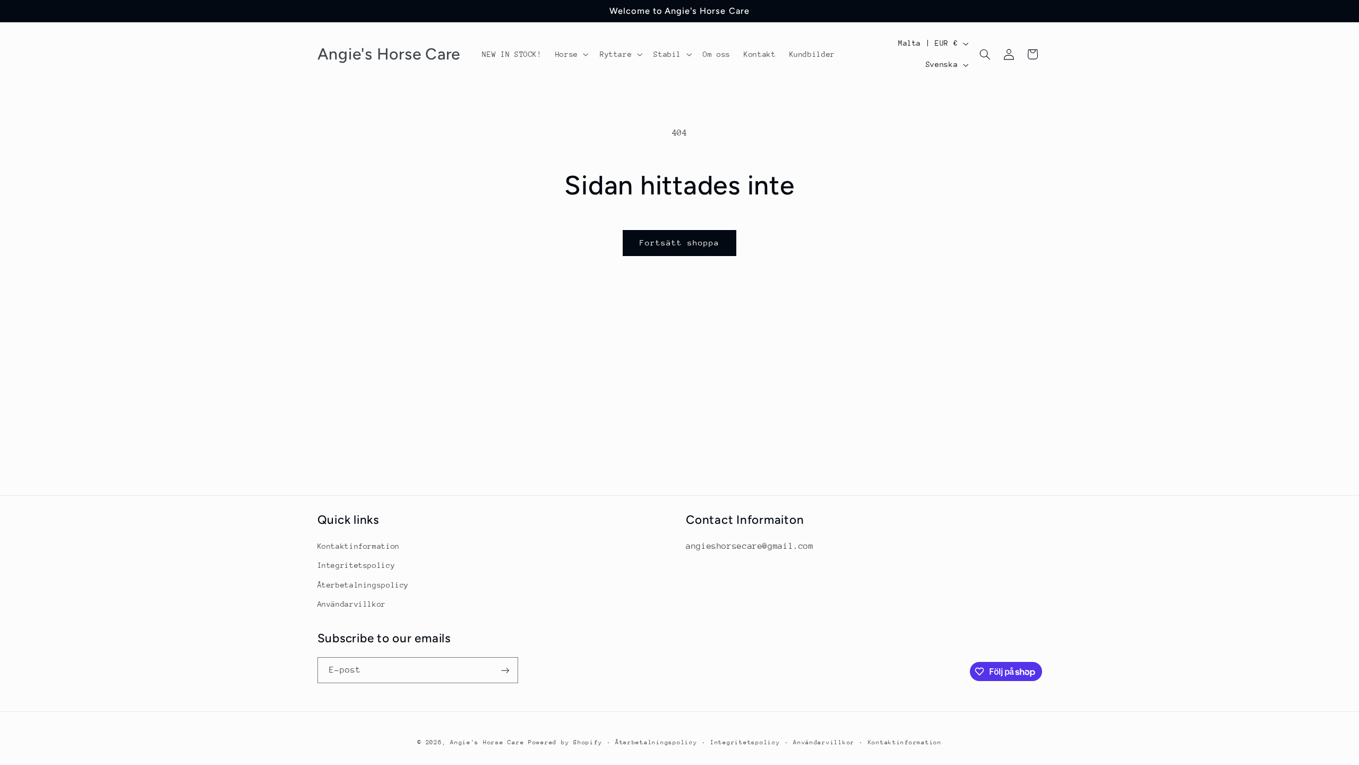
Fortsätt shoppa (680, 242)
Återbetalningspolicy (363, 585)
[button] (570, 54)
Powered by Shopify (565, 742)
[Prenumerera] (505, 670)
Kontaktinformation (358, 546)
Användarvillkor (351, 604)
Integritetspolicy (356, 565)
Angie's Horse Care (487, 742)
